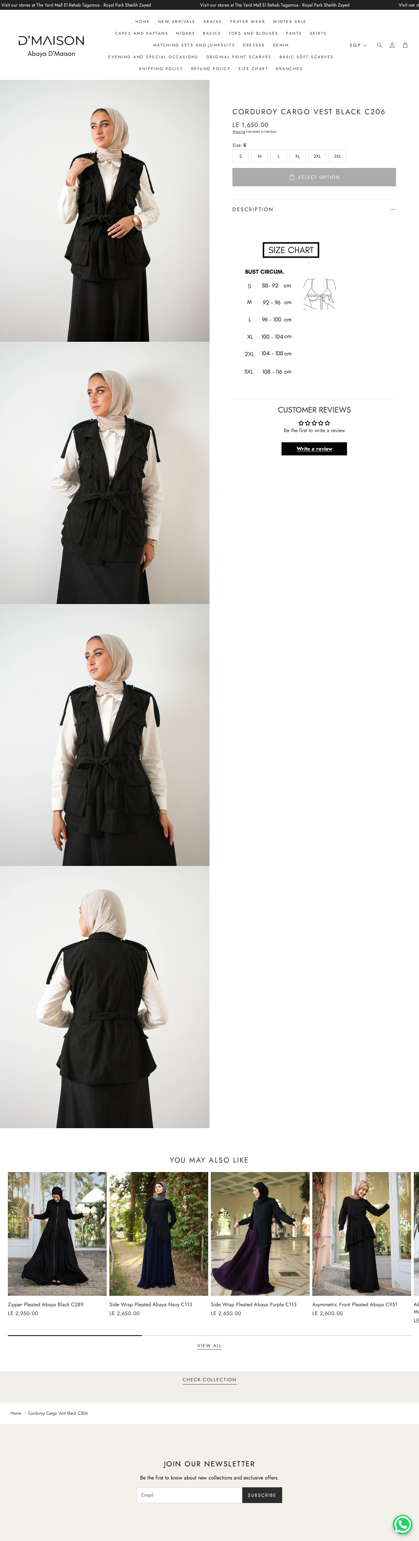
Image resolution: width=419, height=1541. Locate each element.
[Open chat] (402, 1524)
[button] (377, 45)
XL (297, 156)
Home (15, 1413)
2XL (317, 156)
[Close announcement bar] (412, 5)
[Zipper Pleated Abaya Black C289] (57, 1234)
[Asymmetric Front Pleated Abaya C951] (361, 1234)
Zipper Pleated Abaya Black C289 (45, 1304)
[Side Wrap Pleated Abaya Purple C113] (260, 1234)
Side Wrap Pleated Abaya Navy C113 (150, 1304)
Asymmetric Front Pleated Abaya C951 (354, 1304)
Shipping (238, 131)
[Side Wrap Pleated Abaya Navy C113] (158, 1234)
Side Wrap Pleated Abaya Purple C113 (254, 1304)
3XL (337, 156)
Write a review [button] (314, 448)
